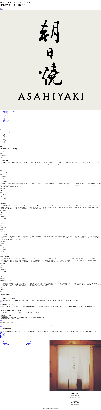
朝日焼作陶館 (5, 112)
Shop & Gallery (6, 120)
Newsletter (5, 343)
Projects (4, 124)
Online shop (29, 341)
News (4, 118)
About (4, 119)
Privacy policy (30, 345)
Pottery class (5, 127)
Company (29, 343)
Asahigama (5, 122)
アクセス (5, 115)
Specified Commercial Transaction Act (10, 345)
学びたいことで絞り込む (9, 111)
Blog (4, 125)
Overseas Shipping (6, 344)
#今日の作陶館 (6, 113)
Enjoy (4, 123)
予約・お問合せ (6, 116)
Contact (4, 126)
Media (4, 341)
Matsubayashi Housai (7, 121)
